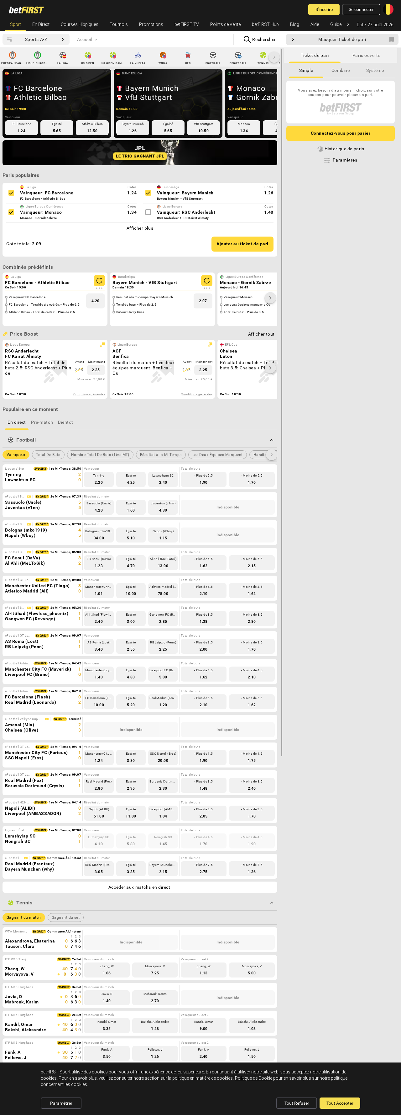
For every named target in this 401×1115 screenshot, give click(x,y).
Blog (294, 24)
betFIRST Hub (265, 24)
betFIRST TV (186, 24)
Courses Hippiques (79, 24)
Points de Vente (225, 24)
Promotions (151, 24)
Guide (335, 24)
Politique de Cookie (253, 1078)
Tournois (119, 24)
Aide (314, 24)
